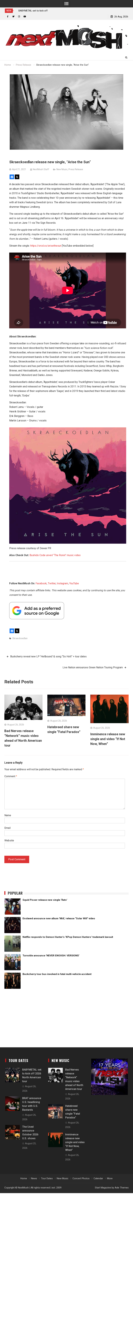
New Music (61, 169)
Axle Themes (122, 1187)
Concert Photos (81, 1178)
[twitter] (13, 16)
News (34, 1178)
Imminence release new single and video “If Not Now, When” (107, 739)
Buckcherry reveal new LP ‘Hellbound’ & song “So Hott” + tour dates (48, 656)
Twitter (52, 583)
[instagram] (19, 16)
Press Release (75, 169)
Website (9, 840)
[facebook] (8, 16)
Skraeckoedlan (20, 638)
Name (7, 815)
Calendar (98, 1178)
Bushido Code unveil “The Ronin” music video (55, 555)
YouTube (74, 583)
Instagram (62, 583)
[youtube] (25, 16)
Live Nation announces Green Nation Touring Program (93, 667)
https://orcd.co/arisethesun (45, 245)
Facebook (41, 583)
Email (7, 827)
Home (23, 1178)
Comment (10, 776)
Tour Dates (47, 1178)
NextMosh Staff (41, 169)
